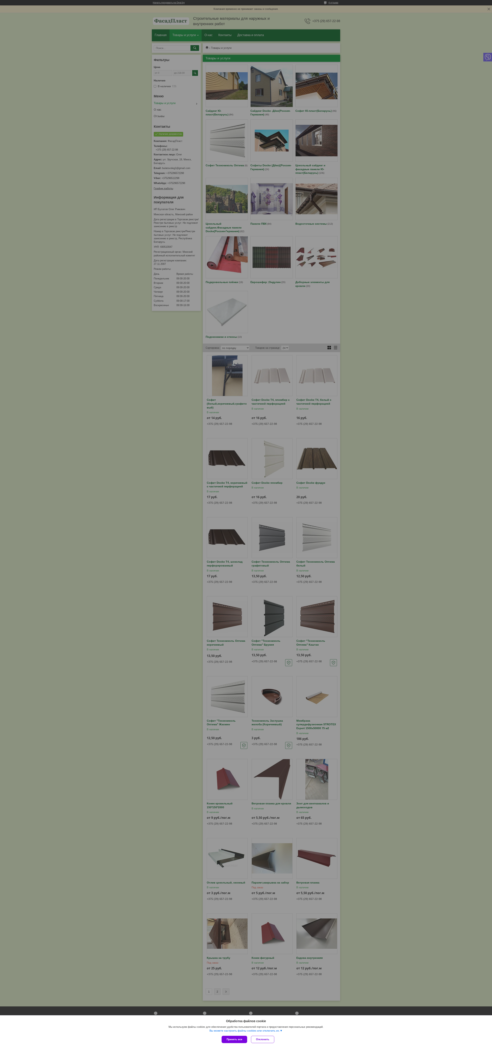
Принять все (234, 1039)
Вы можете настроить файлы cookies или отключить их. (244, 1030)
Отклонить (262, 1039)
